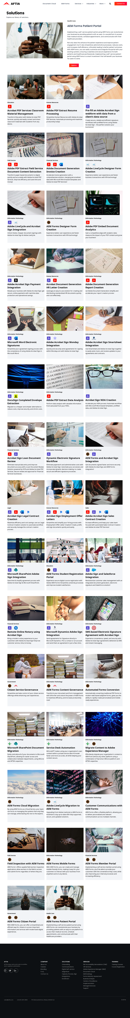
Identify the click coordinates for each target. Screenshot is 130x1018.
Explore (74, 65)
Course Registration (118, 967)
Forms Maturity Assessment (92, 976)
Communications (68, 967)
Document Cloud (89, 972)
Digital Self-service (68, 969)
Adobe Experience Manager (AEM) (94, 969)
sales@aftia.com (8, 1000)
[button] (50, 3)
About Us (44, 964)
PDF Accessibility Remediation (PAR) (95, 964)
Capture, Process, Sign (69, 974)
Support (86, 988)
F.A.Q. (42, 972)
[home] (12, 3)
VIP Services (87, 967)
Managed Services (89, 986)
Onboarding (66, 964)
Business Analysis (89, 979)
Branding (43, 969)
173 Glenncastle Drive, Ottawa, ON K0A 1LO (42, 1000)
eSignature (65, 972)
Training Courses (117, 964)
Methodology (87, 974)
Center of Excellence (90, 981)
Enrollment (65, 979)
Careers (43, 967)
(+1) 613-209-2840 (22, 1000)
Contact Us (44, 974)
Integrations (66, 976)
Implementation (88, 983)
